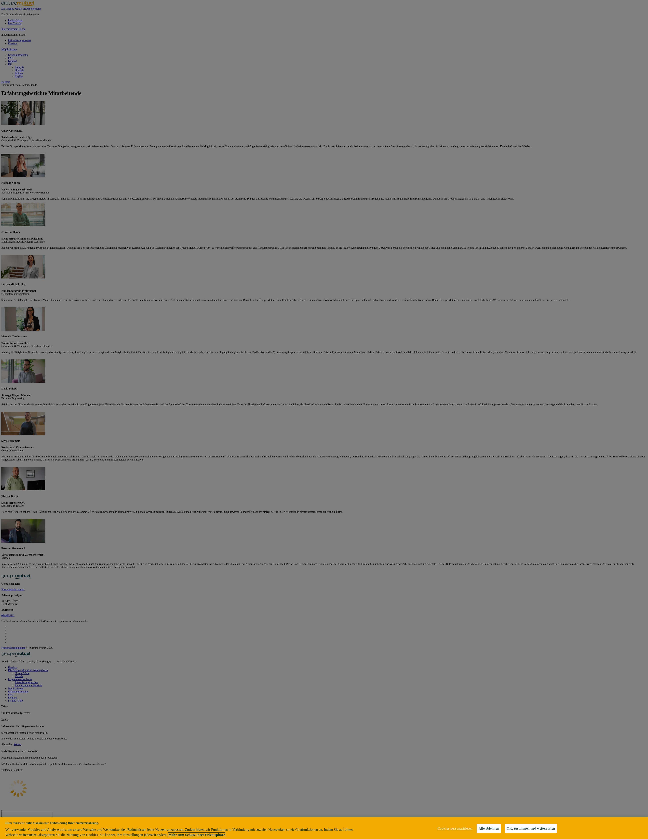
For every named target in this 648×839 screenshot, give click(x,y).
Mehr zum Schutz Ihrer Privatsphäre (196, 835)
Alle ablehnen (489, 828)
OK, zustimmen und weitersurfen (531, 828)
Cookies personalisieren (455, 828)
